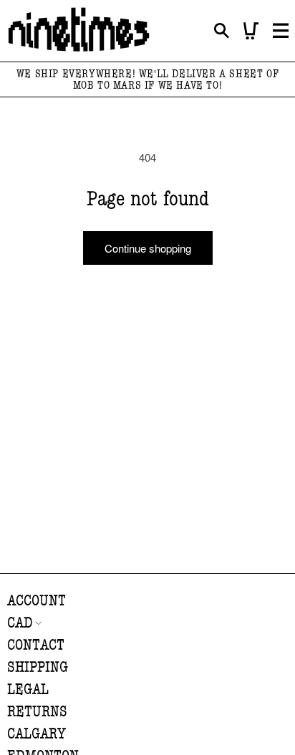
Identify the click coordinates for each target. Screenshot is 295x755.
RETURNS (37, 712)
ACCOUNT (36, 601)
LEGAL (28, 689)
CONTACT (35, 645)
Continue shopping (148, 247)
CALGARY (36, 734)
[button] (221, 31)
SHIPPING (37, 667)
